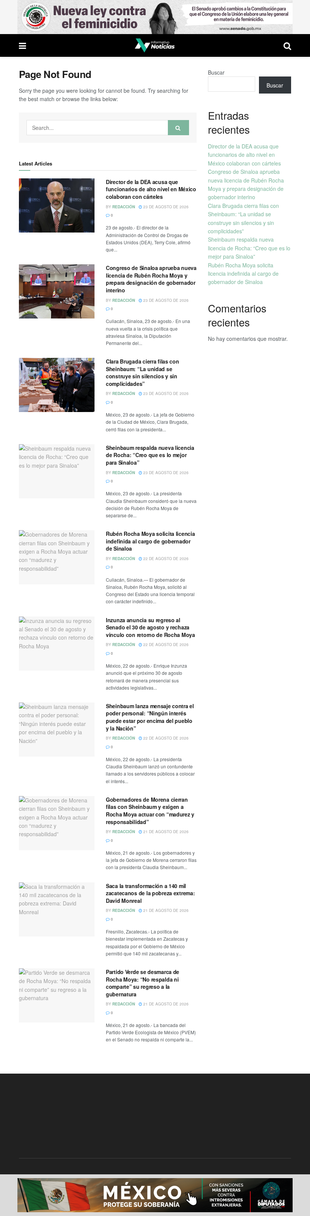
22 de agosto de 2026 (165, 558)
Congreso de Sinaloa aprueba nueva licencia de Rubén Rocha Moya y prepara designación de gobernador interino (151, 279)
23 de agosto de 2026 (165, 206)
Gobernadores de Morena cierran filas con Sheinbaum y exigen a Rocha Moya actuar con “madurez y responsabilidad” (150, 811)
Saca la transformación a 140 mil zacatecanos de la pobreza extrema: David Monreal (150, 893)
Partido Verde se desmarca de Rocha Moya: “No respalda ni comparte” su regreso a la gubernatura (142, 983)
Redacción (123, 206)
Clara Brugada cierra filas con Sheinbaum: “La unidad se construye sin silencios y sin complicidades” (142, 372)
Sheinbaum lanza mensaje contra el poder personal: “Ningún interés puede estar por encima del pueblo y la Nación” (150, 717)
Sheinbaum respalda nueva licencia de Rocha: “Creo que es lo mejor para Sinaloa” (150, 455)
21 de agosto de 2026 (165, 831)
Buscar (216, 72)
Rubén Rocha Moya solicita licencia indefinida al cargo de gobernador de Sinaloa (150, 541)
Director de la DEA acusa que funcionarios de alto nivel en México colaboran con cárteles (151, 189)
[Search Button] (178, 127)
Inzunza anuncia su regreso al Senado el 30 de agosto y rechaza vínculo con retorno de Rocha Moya (150, 627)
